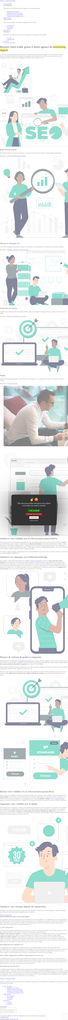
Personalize (34, 517)
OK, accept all (34, 510)
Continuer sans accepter (34, 514)
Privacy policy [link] (34, 520)
